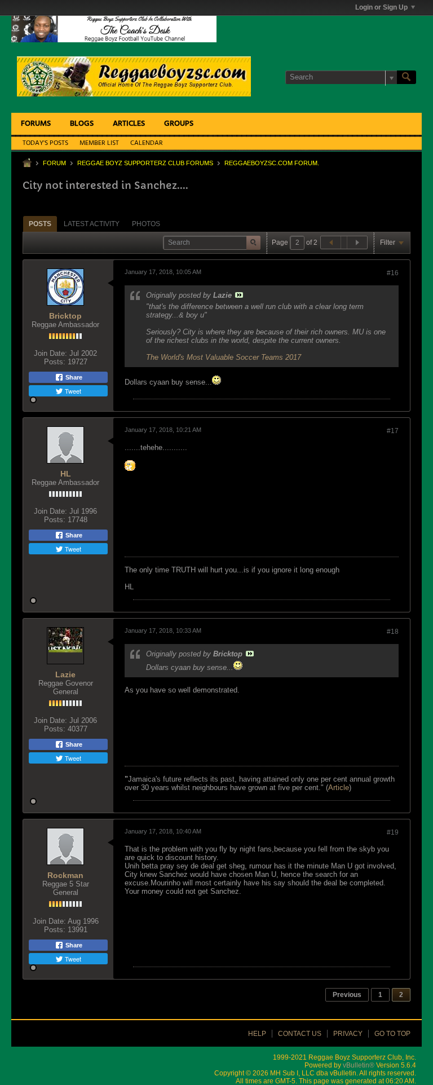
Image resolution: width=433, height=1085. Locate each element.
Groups (178, 123)
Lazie (65, 674)
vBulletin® (358, 1065)
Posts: (54, 362)
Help (257, 1034)
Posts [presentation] (40, 224)
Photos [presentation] (146, 224)
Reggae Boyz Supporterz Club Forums (145, 163)
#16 (393, 273)
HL (65, 473)
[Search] (406, 77)
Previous (347, 995)
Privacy (348, 1034)
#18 (393, 632)
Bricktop (65, 315)
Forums (36, 123)
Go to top (392, 1034)
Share (73, 377)
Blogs (82, 123)
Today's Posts (45, 143)
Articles (129, 123)
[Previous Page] (331, 242)
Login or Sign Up (381, 7)
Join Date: (50, 353)
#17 (393, 431)
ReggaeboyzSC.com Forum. (271, 163)
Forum (54, 163)
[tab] (40, 223)
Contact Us (299, 1034)
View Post (239, 295)
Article (338, 787)
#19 (393, 832)
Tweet (72, 390)
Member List (99, 143)
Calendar (146, 143)
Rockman (65, 875)
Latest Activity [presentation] (92, 224)
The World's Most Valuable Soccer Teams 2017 (223, 357)
